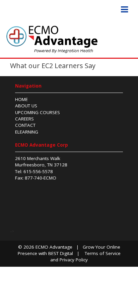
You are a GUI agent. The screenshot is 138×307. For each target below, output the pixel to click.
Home (21, 99)
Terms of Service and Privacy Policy (85, 256)
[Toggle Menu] (124, 9)
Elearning (26, 132)
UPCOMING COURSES (37, 112)
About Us (26, 106)
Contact (25, 125)
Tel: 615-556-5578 (34, 171)
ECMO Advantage (54, 247)
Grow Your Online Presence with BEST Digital (69, 250)
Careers (24, 119)
